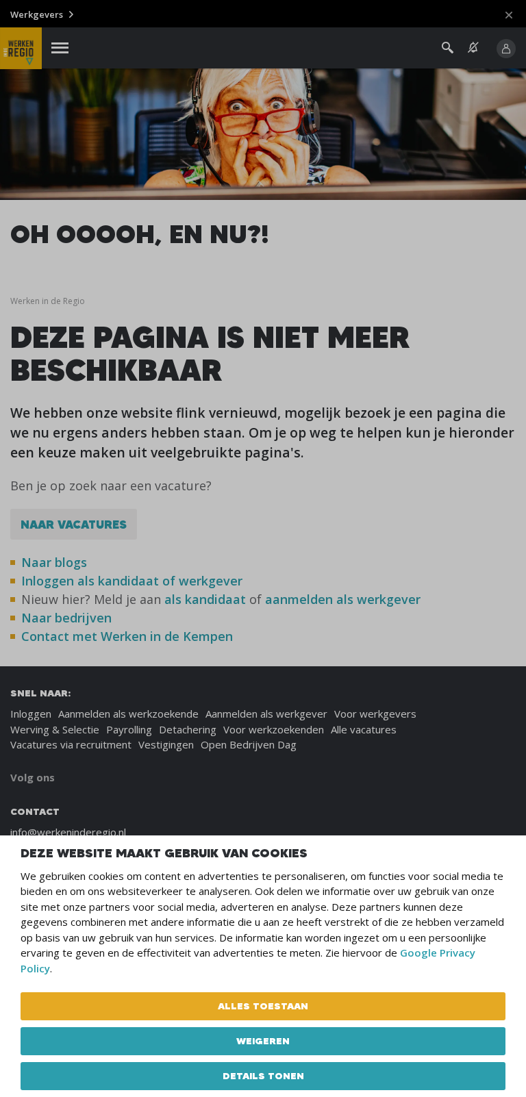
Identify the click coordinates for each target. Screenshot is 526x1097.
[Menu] (59, 48)
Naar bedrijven (68, 617)
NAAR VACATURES (74, 524)
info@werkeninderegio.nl (68, 832)
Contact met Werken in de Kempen (127, 636)
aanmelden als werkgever (343, 599)
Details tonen (263, 1076)
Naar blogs (54, 562)
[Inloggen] (506, 48)
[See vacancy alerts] (473, 47)
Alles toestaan (263, 1006)
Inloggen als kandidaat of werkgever (131, 580)
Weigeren (263, 1041)
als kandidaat (205, 599)
